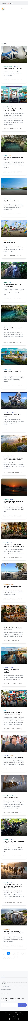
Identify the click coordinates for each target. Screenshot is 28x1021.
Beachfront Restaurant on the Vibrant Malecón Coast (12, 587)
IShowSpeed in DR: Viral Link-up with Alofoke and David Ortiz (13, 713)
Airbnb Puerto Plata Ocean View (13, 68)
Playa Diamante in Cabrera (11, 201)
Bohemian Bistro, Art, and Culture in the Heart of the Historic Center (14, 545)
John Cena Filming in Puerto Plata (13, 757)
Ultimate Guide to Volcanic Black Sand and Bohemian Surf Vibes (13, 458)
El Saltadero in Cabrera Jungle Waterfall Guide (12, 285)
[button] (4, 43)
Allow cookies (14, 1019)
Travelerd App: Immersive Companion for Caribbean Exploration (11, 671)
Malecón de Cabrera (10, 242)
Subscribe (22, 1005)
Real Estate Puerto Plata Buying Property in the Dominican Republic (14, 932)
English (11, 3)
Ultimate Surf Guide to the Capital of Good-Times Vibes (13, 502)
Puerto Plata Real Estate (11, 797)
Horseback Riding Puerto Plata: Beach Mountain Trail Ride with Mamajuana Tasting (13, 886)
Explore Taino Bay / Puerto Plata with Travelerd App (13, 109)
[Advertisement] (14, 27)
